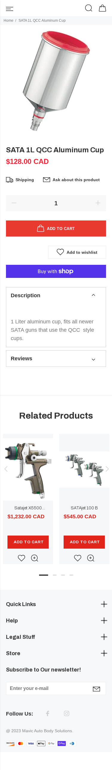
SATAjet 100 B (84, 508)
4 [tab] (71, 575)
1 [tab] (43, 575)
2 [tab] (54, 575)
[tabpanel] (28, 493)
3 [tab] (63, 575)
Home (8, 20)
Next (106, 469)
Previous (5, 469)
